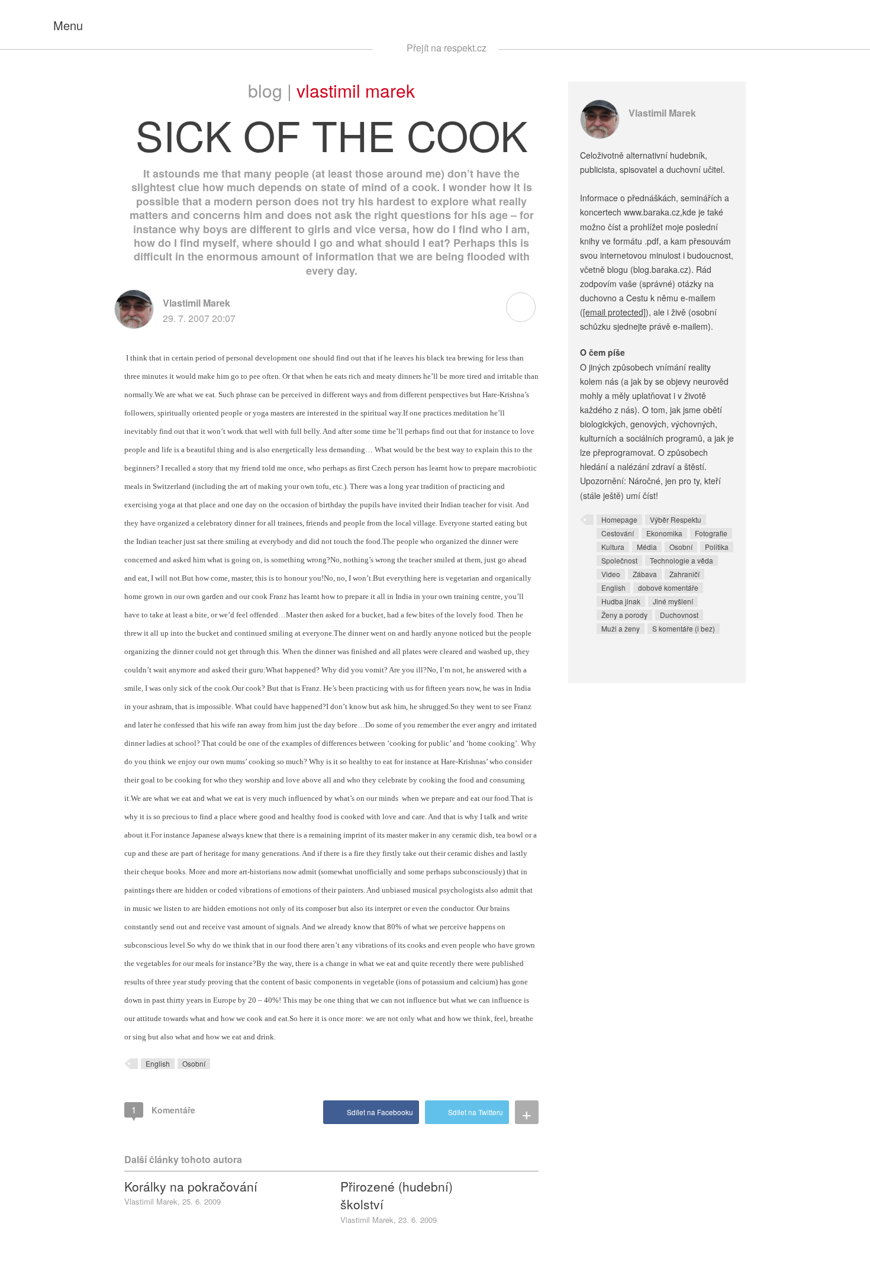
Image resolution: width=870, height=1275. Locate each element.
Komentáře (163, 1109)
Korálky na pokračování (190, 1186)
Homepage (619, 519)
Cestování (617, 533)
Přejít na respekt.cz (446, 47)
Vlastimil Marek (356, 90)
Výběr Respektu (675, 519)
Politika (717, 547)
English (158, 1063)
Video (610, 574)
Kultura (612, 547)
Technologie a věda (681, 560)
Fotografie (711, 533)
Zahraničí (684, 574)
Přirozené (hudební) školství (396, 1195)
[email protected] (614, 312)
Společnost (619, 560)
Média (647, 547)
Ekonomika (664, 533)
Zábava (645, 574)
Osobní (193, 1063)
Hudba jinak (620, 601)
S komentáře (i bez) (683, 628)
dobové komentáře (668, 587)
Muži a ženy (620, 628)
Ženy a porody (624, 615)
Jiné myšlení (673, 601)
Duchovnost (679, 615)
